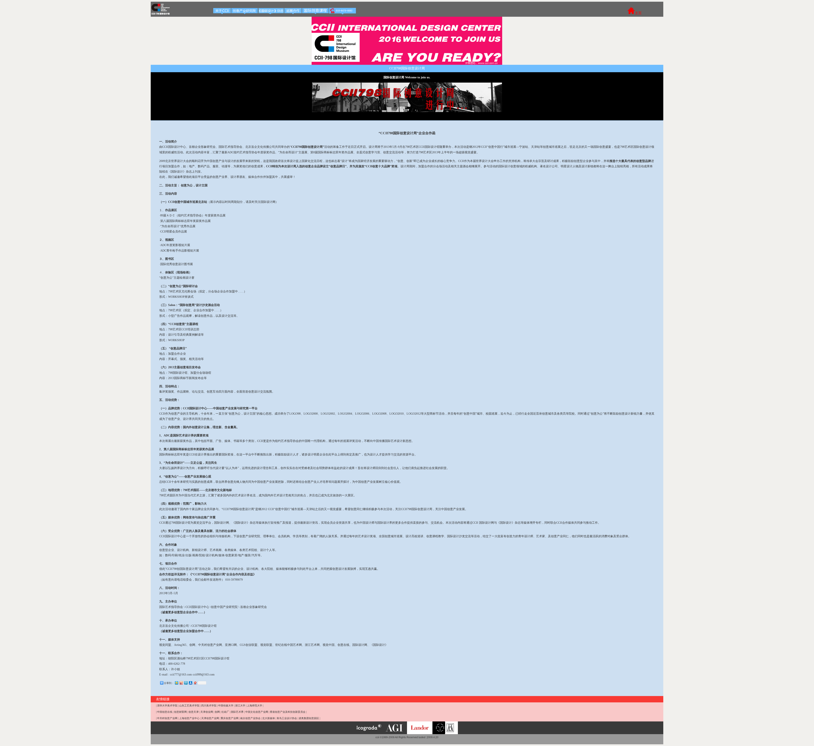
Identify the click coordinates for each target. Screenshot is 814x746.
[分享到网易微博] (195, 682)
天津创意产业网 (210, 718)
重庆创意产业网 (229, 718)
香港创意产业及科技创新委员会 (287, 711)
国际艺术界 (237, 711)
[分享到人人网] (190, 682)
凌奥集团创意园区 (309, 718)
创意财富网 (180, 711)
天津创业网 (206, 711)
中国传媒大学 (225, 705)
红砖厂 (225, 711)
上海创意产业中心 (189, 718)
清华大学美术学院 (167, 705)
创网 (217, 711)
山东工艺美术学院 (189, 705)
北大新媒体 (268, 718)
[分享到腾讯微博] (185, 682)
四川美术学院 (208, 705)
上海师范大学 (254, 705)
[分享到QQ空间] (176, 682)
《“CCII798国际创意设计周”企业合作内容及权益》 (222, 574)
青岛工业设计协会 (287, 718)
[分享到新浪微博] (181, 682)
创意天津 (193, 711)
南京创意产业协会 (250, 718)
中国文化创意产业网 (256, 711)
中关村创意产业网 (167, 718)
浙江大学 (240, 705)
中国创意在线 (164, 711)
